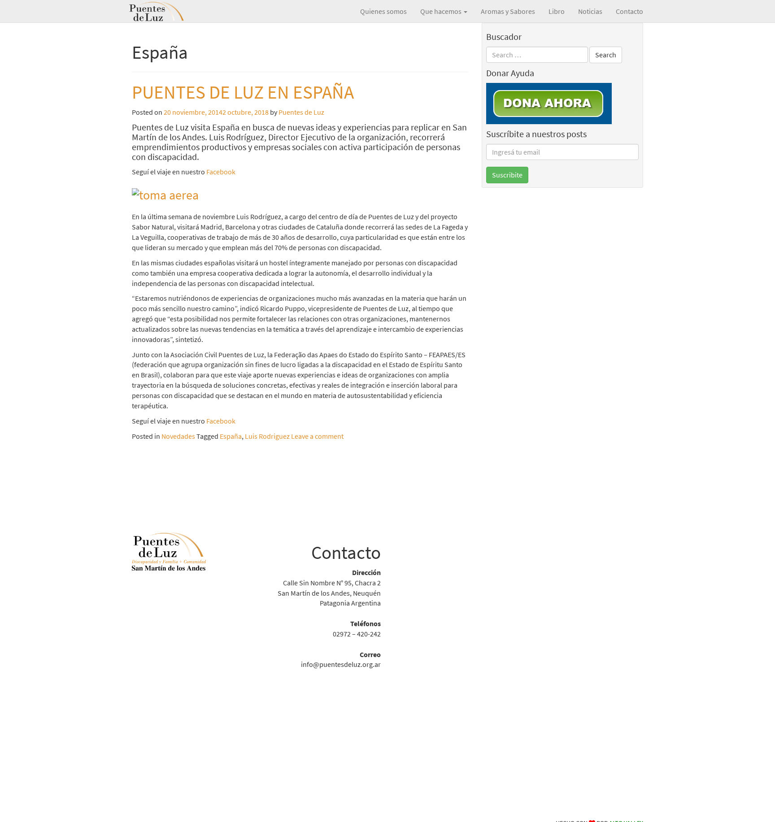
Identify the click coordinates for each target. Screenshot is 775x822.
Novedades (178, 436)
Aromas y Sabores (508, 11)
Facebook (220, 171)
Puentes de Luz (170, 11)
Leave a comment (317, 436)
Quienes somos (383, 11)
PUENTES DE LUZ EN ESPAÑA (243, 92)
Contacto (629, 11)
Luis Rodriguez (267, 436)
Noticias (590, 11)
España (231, 436)
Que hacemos (441, 11)
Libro (557, 11)
